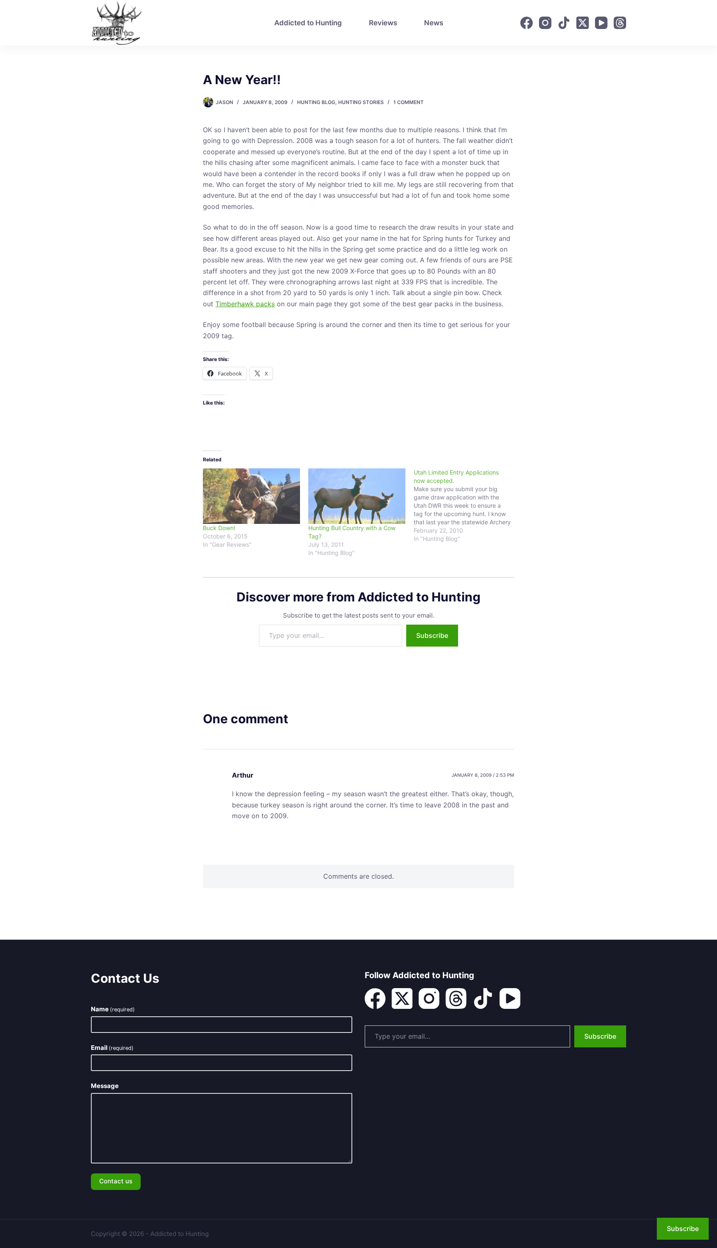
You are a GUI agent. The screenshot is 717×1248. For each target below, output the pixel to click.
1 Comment (408, 102)
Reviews (383, 23)
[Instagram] (545, 23)
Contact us (115, 1181)
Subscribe (432, 635)
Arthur (243, 775)
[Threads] (620, 23)
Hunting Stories (361, 102)
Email (112, 1048)
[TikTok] (564, 23)
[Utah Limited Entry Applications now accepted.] (466, 505)
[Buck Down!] (251, 496)
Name (113, 1009)
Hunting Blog (316, 102)
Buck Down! (219, 527)
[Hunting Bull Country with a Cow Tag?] (356, 496)
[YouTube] (601, 23)
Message (105, 1086)
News (433, 23)
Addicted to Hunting (308, 23)
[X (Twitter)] (582, 23)
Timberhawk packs (245, 304)
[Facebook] (526, 23)
